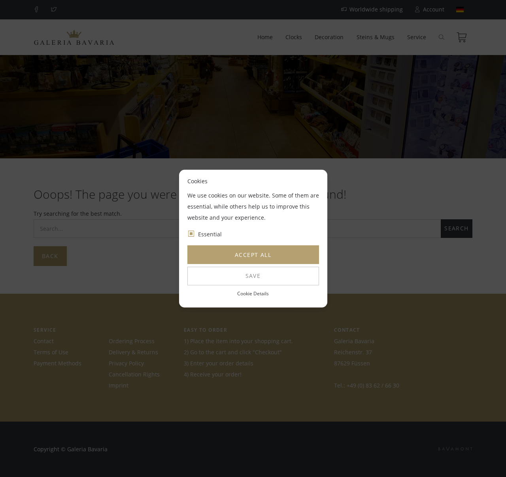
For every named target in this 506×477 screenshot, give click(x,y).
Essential (210, 234)
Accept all (253, 254)
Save (253, 275)
